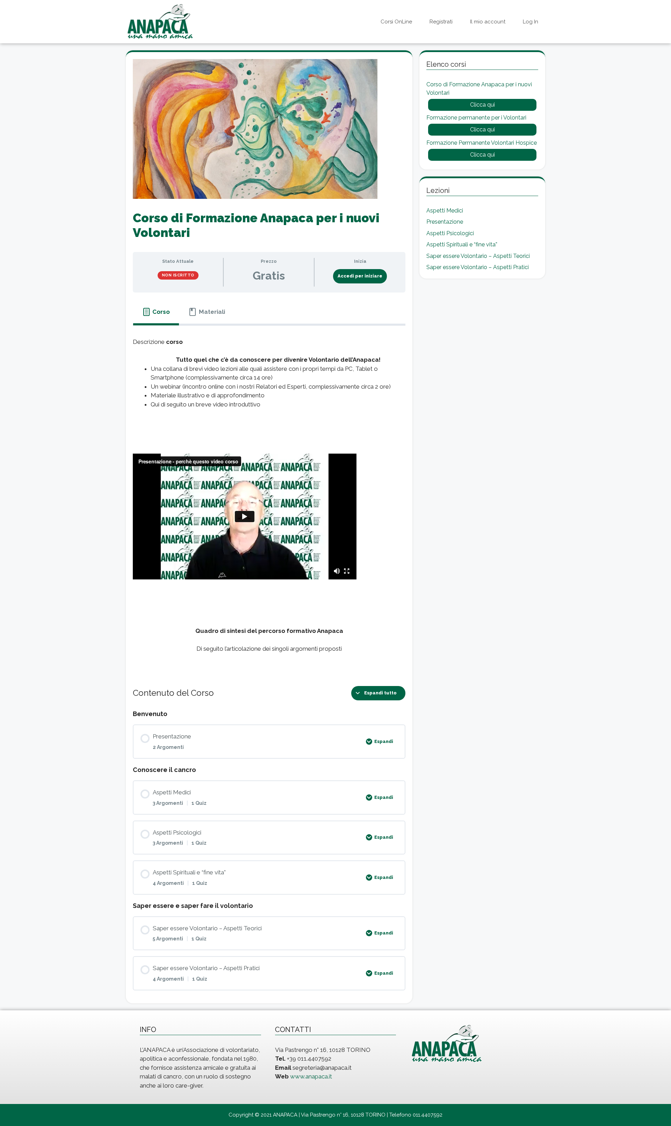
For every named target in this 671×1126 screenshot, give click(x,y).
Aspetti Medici (444, 210)
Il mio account (487, 22)
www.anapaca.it (311, 1076)
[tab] (156, 312)
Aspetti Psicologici (450, 233)
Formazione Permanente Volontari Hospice (481, 142)
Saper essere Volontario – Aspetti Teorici (478, 256)
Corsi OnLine (396, 22)
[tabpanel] (269, 500)
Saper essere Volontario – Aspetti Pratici (477, 267)
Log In (530, 22)
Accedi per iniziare (360, 276)
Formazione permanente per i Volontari (476, 117)
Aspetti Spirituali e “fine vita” (461, 244)
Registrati (441, 22)
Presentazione (444, 221)
